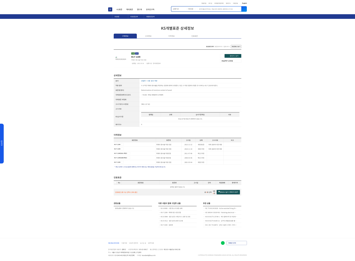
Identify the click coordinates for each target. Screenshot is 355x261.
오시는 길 (143, 243)
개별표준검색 (150, 16)
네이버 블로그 (223, 243)
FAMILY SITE (232, 243)
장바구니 (228, 3)
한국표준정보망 (119, 3)
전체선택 (115, 182)
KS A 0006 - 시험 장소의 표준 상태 (171, 208)
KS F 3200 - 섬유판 (167, 225)
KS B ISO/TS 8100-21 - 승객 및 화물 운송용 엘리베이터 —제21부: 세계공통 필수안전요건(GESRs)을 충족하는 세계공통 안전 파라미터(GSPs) (221, 221)
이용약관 (124, 243)
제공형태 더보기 (236, 46)
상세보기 (122, 144)
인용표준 (194, 36)
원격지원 (151, 243)
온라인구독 (150, 9)
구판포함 (190, 9)
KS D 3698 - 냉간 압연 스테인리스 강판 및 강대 (175, 216)
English (244, 3)
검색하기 (244, 9)
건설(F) (143, 81)
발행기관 (176, 9)
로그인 (210, 3)
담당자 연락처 (133, 243)
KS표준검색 (134, 16)
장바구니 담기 (234, 56)
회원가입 (204, 3)
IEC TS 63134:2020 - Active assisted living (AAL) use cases (221, 208)
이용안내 (235, 3)
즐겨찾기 (222, 56)
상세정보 (148, 36)
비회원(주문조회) (219, 3)
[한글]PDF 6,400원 (227, 61)
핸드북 (139, 9)
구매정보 (125, 36)
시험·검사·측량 (152, 81)
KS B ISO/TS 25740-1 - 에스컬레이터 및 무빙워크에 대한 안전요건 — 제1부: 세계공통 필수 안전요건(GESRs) (221, 216)
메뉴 (110, 9)
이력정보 (171, 36)
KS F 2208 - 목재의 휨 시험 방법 (171, 212)
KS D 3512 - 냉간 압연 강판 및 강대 (172, 221)
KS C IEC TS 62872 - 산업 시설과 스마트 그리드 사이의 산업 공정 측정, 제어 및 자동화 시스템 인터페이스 (221, 225)
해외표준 (129, 9)
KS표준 (119, 9)
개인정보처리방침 (113, 243)
